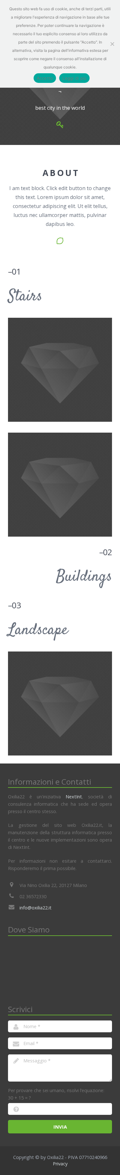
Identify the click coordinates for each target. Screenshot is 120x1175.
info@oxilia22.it (36, 908)
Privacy (60, 1164)
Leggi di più (74, 78)
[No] (112, 44)
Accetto (45, 78)
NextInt (74, 797)
